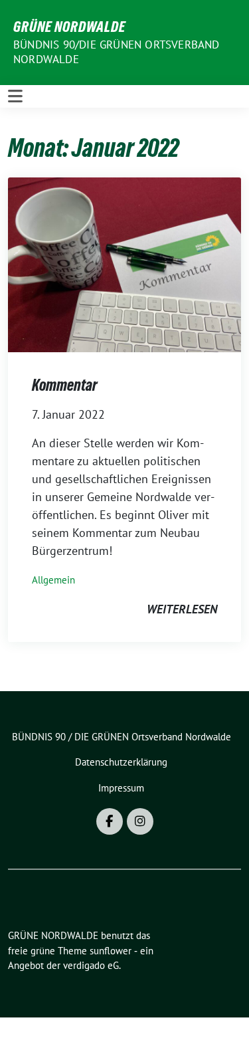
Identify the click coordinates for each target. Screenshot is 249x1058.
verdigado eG (91, 965)
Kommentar (65, 385)
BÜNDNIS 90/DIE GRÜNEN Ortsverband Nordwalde (116, 51)
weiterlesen (182, 609)
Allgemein (53, 580)
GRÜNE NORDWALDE (69, 26)
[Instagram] (140, 821)
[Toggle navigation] (15, 96)
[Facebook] (109, 821)
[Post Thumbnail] (124, 263)
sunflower (110, 950)
